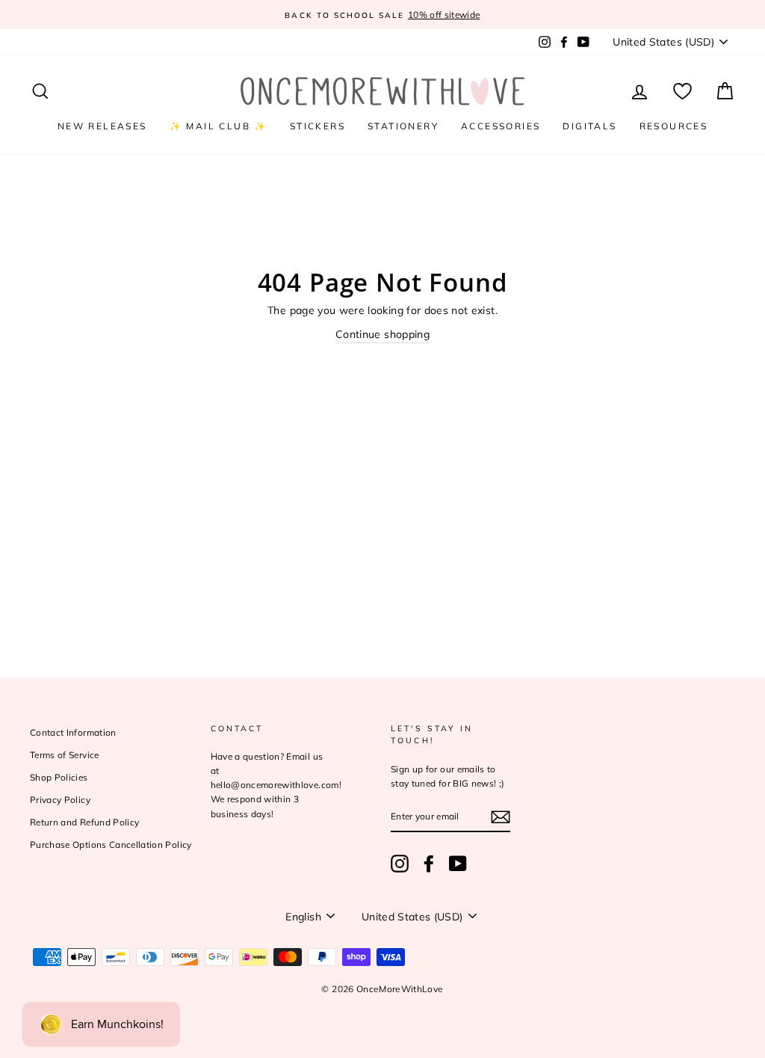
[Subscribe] (500, 817)
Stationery (403, 126)
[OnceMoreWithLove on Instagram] (400, 864)
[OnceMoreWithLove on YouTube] (458, 864)
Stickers (317, 126)
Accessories (500, 126)
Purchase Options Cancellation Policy (111, 844)
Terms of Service (64, 754)
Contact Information (73, 732)
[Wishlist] (682, 91)
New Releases (102, 126)
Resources (673, 126)
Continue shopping (382, 334)
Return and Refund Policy (84, 822)
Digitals (589, 126)
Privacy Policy (60, 799)
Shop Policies (59, 777)
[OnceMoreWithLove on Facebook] (429, 864)
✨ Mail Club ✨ (218, 126)
